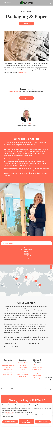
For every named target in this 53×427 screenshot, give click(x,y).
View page (26, 258)
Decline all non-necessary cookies (26, 421)
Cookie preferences (43, 421)
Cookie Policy (9, 412)
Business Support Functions (37, 370)
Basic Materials (37, 375)
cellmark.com (48, 377)
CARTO (51, 295)
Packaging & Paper (37, 367)
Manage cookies (7, 374)
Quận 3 (22, 369)
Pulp (37, 373)
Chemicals (37, 364)
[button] (50, 3)
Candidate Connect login (45, 389)
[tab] (24, 233)
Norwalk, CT (22, 372)
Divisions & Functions (8, 365)
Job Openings (8, 369)
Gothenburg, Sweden (22, 362)
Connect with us (14, 91)
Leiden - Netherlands (22, 374)
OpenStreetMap (46, 295)
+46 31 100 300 (26, 256)
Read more (23, 72)
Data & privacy (8, 372)
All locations (22, 376)
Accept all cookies (10, 421)
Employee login (5, 389)
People (8, 367)
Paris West (23, 365)
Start (8, 362)
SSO (11, 389)
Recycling (37, 378)
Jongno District (22, 367)
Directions (26, 253)
